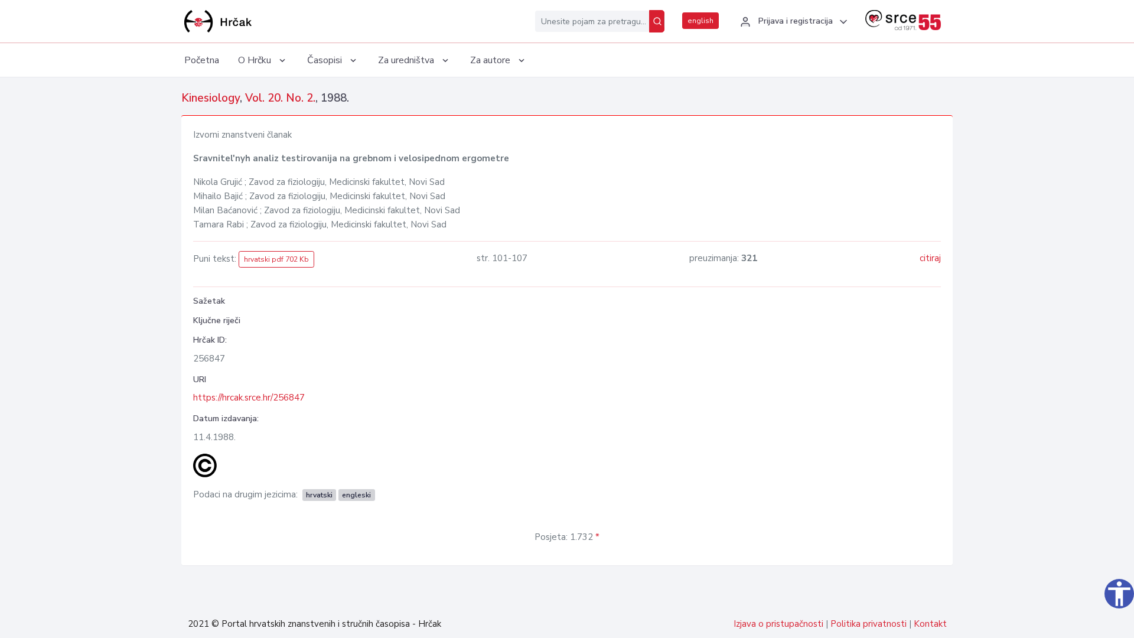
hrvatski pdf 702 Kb (276, 259)
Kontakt (930, 624)
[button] (792, 22)
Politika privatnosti (868, 624)
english (700, 20)
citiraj (930, 258)
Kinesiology (210, 98)
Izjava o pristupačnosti (778, 624)
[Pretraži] (656, 21)
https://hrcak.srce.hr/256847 (249, 397)
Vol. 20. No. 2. (280, 98)
